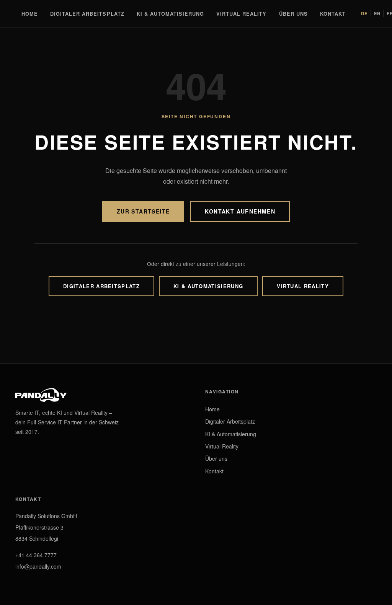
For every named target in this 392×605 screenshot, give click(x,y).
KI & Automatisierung (170, 13)
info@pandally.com (38, 566)
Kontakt (333, 13)
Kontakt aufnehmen (240, 211)
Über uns (293, 13)
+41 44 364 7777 (36, 555)
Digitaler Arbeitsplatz (87, 13)
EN (377, 13)
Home (29, 13)
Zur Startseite (143, 211)
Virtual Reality (241, 13)
